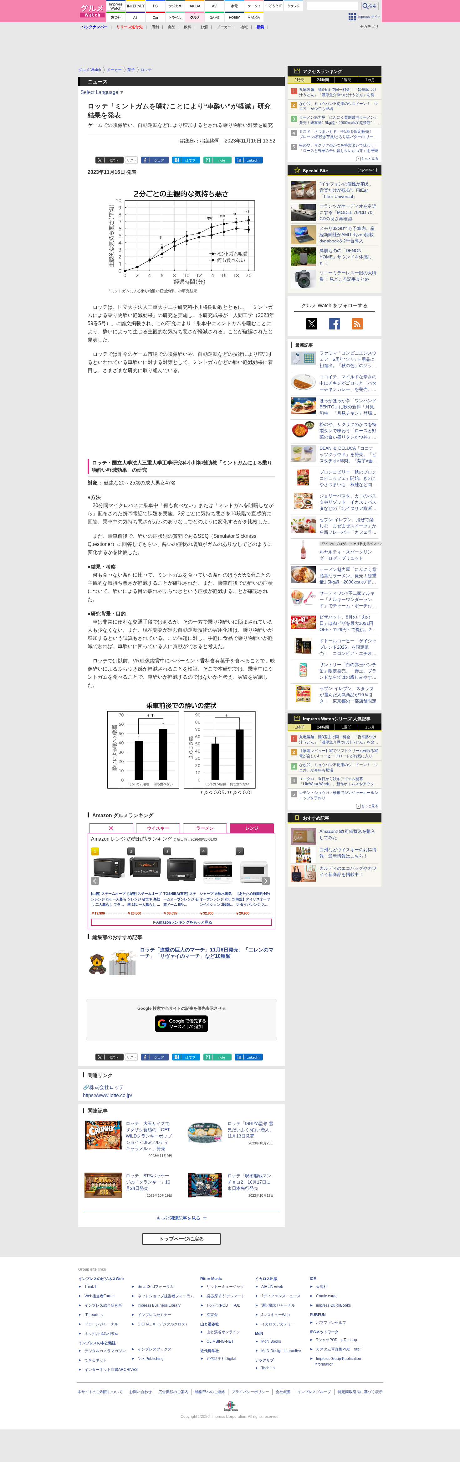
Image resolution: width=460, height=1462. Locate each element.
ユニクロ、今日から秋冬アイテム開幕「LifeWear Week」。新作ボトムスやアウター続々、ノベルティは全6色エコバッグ (338, 784)
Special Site (315, 170)
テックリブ (264, 1360)
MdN (259, 1333)
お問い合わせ (140, 1392)
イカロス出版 (266, 1279)
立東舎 (212, 1315)
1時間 (299, 80)
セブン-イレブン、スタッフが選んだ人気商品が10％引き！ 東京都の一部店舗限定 (347, 694)
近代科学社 (209, 1351)
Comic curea (327, 1296)
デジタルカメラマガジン (105, 1351)
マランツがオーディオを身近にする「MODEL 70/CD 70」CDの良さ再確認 (348, 212)
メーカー (224, 27)
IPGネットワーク (324, 1332)
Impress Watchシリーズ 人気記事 (337, 718)
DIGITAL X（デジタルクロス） (163, 1324)
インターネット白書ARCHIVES (111, 1369)
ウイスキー (158, 828)
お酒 (204, 27)
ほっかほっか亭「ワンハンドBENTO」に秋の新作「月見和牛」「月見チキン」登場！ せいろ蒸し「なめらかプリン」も (350, 413)
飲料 (188, 27)
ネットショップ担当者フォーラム (166, 1296)
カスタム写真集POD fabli (338, 1349)
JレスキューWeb (275, 1315)
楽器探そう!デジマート (226, 1296)
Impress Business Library (159, 1305)
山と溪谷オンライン (223, 1332)
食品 (171, 27)
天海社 (321, 1286)
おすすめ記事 (316, 818)
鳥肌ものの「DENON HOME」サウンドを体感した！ (345, 257)
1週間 (346, 80)
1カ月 (370, 80)
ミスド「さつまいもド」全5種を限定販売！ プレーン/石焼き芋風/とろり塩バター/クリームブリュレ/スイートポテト (338, 136)
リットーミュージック (225, 1286)
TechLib (268, 1368)
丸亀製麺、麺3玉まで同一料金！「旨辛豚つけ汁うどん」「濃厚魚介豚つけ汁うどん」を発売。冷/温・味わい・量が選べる (337, 94)
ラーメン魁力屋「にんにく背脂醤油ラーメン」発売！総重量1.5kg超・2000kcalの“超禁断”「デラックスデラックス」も (339, 122)
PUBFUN (318, 1315)
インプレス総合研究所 (103, 1305)
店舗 (155, 27)
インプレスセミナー (154, 1315)
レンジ (251, 828)
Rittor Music (211, 1279)
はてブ (190, 160)
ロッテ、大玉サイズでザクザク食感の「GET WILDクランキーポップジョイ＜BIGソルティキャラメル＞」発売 (149, 1136)
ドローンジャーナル (101, 1324)
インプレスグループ (314, 1392)
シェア (159, 160)
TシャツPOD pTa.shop (336, 1340)
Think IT (91, 1286)
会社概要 (283, 1392)
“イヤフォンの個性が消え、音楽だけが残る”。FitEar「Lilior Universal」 (346, 190)
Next (267, 881)
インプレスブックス (154, 1349)
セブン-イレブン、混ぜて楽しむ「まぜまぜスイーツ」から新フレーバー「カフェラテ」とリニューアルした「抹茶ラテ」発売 (347, 532)
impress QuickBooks (333, 1305)
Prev (96, 881)
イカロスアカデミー (278, 1324)
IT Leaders (93, 1315)
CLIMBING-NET (220, 1341)
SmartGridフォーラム (156, 1286)
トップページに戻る (181, 1239)
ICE (313, 1279)
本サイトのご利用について (100, 1392)
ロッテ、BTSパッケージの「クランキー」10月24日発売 (148, 1182)
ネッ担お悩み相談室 (101, 1333)
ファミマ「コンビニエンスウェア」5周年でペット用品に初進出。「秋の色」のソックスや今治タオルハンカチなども (347, 365)
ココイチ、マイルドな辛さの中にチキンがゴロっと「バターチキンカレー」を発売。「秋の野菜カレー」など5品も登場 (347, 389)
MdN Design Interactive (281, 1351)
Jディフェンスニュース (281, 1296)
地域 (244, 27)
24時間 (323, 80)
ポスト (114, 160)
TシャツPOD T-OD (224, 1305)
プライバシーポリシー (250, 1392)
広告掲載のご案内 (173, 1392)
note (221, 160)
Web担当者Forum (99, 1296)
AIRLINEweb (272, 1286)
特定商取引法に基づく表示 (360, 1392)
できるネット (95, 1360)
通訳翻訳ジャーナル (278, 1305)
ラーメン (205, 828)
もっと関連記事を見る (178, 1218)
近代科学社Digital (221, 1358)
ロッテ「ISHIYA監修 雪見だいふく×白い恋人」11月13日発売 (250, 1129)
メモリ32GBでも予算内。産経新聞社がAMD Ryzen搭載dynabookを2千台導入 (347, 234)
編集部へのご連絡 (210, 1392)
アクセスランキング (322, 71)
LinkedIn (253, 160)
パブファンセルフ (331, 1322)
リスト (132, 160)
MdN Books (271, 1341)
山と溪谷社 (209, 1324)
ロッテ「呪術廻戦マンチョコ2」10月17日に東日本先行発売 (249, 1182)
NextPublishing (151, 1358)
